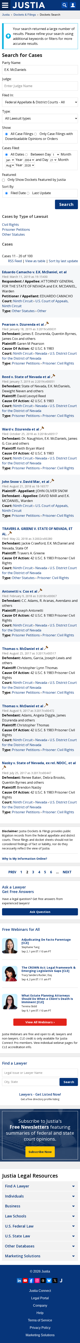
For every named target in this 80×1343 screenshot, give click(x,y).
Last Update (41, 193)
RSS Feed (15, 261)
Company (40, 1305)
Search (66, 204)
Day (48, 154)
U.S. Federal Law (19, 1226)
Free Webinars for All (21, 929)
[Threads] (43, 1280)
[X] (55, 1280)
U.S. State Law (17, 1235)
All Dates (17, 154)
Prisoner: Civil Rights (58, 363)
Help (40, 1313)
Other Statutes (13, 234)
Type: (6, 111)
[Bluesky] (49, 1280)
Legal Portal (40, 1298)
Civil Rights (10, 224)
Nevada (41, 353)
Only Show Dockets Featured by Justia (37, 179)
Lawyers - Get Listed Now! (40, 1094)
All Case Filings (22, 134)
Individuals (14, 1196)
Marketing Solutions (22, 1255)
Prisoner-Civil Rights (58, 515)
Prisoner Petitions (16, 229)
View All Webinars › (40, 1022)
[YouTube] (25, 1280)
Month (66, 154)
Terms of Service (40, 1320)
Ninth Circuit (23, 301)
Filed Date (18, 193)
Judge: (6, 79)
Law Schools (15, 1216)
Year (19, 159)
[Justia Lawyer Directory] (60, 1280)
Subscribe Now (40, 1152)
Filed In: (8, 95)
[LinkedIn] (19, 1280)
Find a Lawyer (14, 1063)
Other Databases (19, 1246)
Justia (45, 1271)
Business (12, 1205)
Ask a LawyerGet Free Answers (18, 889)
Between (37, 154)
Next (67, 872)
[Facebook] (31, 1280)
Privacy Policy (40, 1327)
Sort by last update (63, 261)
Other (41, 311)
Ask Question (40, 912)
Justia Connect (40, 1290)
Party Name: (11, 62)
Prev (12, 872)
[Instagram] (37, 1280)
